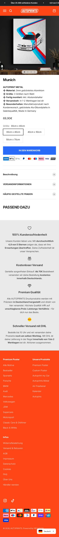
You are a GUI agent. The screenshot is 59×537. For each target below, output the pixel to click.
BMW (5, 386)
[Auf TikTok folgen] (13, 501)
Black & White (10, 427)
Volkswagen (9, 401)
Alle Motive (8, 365)
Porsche (7, 380)
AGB (5, 453)
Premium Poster (40, 365)
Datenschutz (9, 463)
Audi (5, 391)
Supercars (8, 412)
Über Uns (7, 479)
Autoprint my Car (41, 375)
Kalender (37, 391)
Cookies (7, 469)
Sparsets (7, 375)
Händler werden (11, 484)
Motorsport (8, 417)
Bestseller (8, 370)
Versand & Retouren (13, 448)
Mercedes (8, 396)
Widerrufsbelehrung (13, 443)
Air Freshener (39, 386)
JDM (5, 406)
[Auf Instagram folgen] (5, 501)
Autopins (37, 396)
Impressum (8, 458)
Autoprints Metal (41, 380)
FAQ (5, 474)
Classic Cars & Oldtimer (14, 422)
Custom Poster (40, 370)
